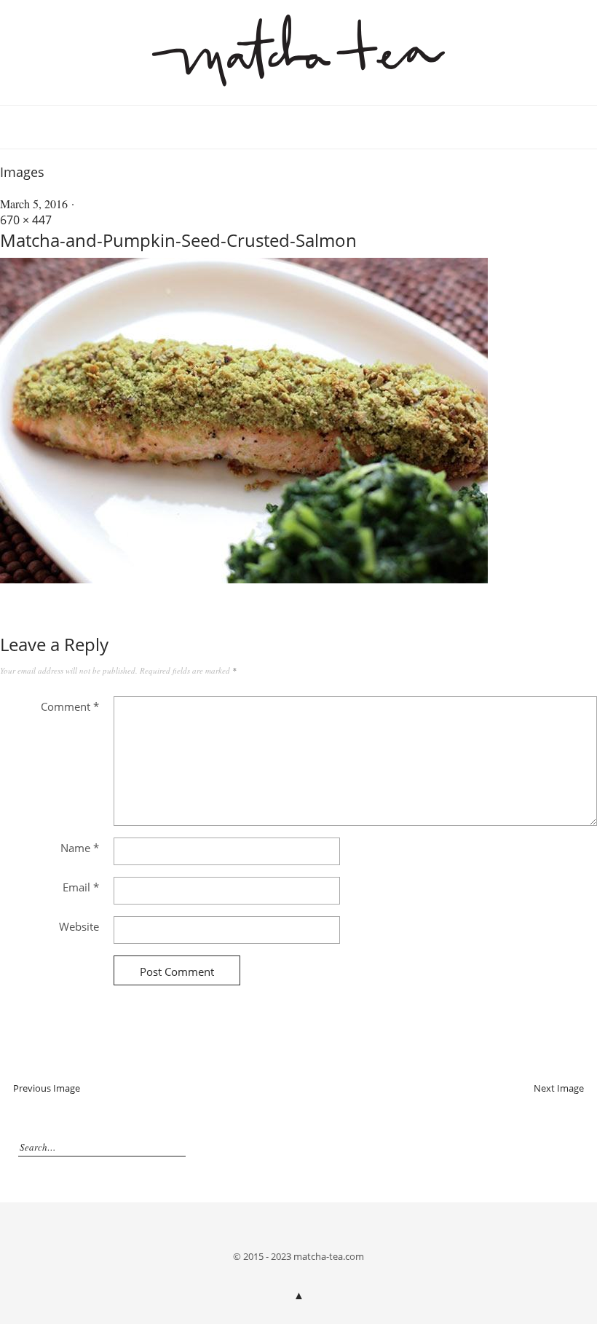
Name (79, 847)
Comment (70, 706)
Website (79, 926)
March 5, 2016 (34, 203)
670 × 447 (26, 220)
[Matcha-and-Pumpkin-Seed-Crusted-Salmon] (244, 579)
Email (81, 887)
